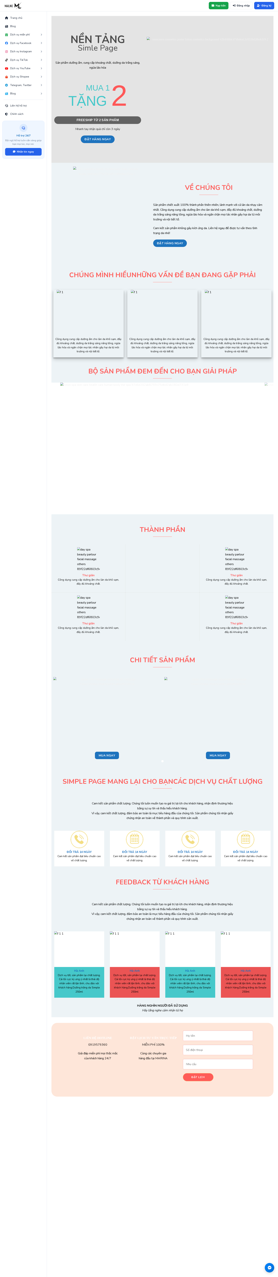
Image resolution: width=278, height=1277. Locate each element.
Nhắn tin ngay (25, 151)
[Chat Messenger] (269, 1267)
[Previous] (60, 446)
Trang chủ (16, 18)
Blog (13, 26)
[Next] (264, 446)
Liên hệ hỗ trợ (18, 105)
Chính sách (16, 114)
